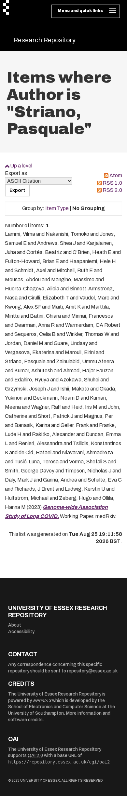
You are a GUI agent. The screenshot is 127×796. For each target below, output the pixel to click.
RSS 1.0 (112, 183)
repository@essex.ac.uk (92, 671)
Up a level (21, 165)
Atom (115, 175)
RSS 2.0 (112, 190)
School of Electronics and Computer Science (54, 706)
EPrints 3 (42, 700)
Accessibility (21, 631)
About (14, 625)
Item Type (57, 208)
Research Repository (44, 40)
